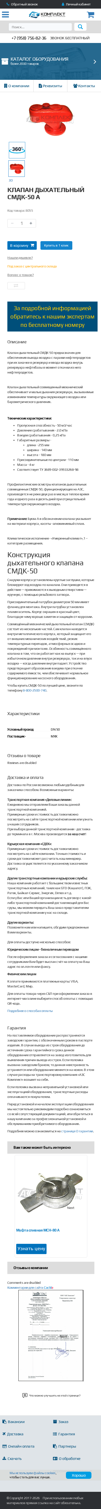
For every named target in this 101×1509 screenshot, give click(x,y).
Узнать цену (31, 1248)
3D (11, 180)
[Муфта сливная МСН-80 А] (51, 1193)
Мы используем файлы (33, 1473)
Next (71, 1208)
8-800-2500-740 (34, 690)
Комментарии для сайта (30, 1287)
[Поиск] (80, 27)
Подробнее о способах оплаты (30, 1011)
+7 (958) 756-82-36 (29, 38)
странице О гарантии (77, 1131)
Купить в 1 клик (56, 245)
